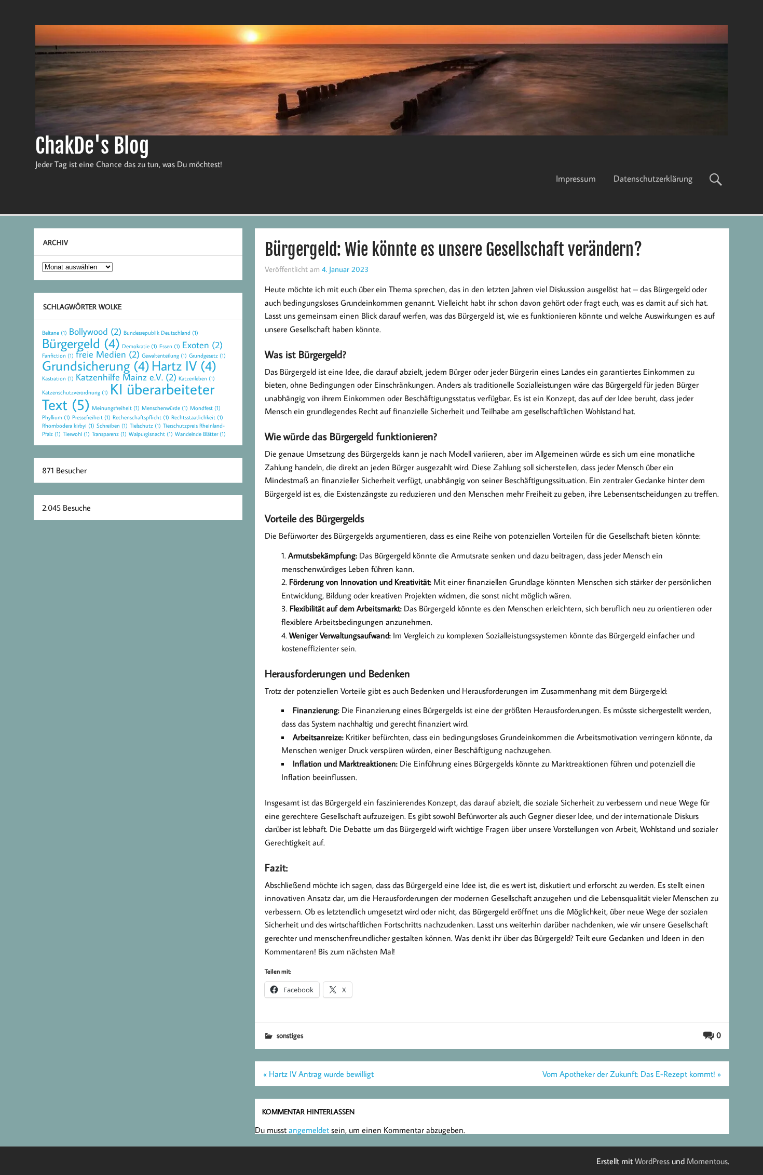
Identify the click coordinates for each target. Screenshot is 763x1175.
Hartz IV (184, 365)
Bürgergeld (81, 343)
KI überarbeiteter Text (128, 396)
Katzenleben (197, 378)
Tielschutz (145, 425)
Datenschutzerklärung (653, 178)
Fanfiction (58, 355)
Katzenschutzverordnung (75, 392)
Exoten (202, 345)
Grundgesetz (207, 355)
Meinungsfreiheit (116, 408)
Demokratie (139, 346)
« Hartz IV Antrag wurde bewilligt (318, 1074)
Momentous (707, 1161)
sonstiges (290, 1035)
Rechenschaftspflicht (141, 417)
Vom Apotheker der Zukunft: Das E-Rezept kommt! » (631, 1074)
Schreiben (112, 425)
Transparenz (109, 434)
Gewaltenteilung (164, 355)
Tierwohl (76, 434)
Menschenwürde (165, 408)
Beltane (54, 332)
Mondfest (205, 408)
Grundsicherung (95, 365)
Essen (169, 346)
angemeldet (309, 1130)
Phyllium (56, 417)
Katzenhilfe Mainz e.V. (126, 377)
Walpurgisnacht (151, 434)
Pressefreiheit (91, 417)
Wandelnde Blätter (200, 434)
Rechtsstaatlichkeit (197, 417)
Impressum (576, 178)
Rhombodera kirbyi (68, 425)
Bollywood (95, 331)
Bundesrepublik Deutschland (161, 332)
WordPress (652, 1161)
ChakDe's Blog (92, 146)
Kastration (58, 378)
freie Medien (108, 354)
